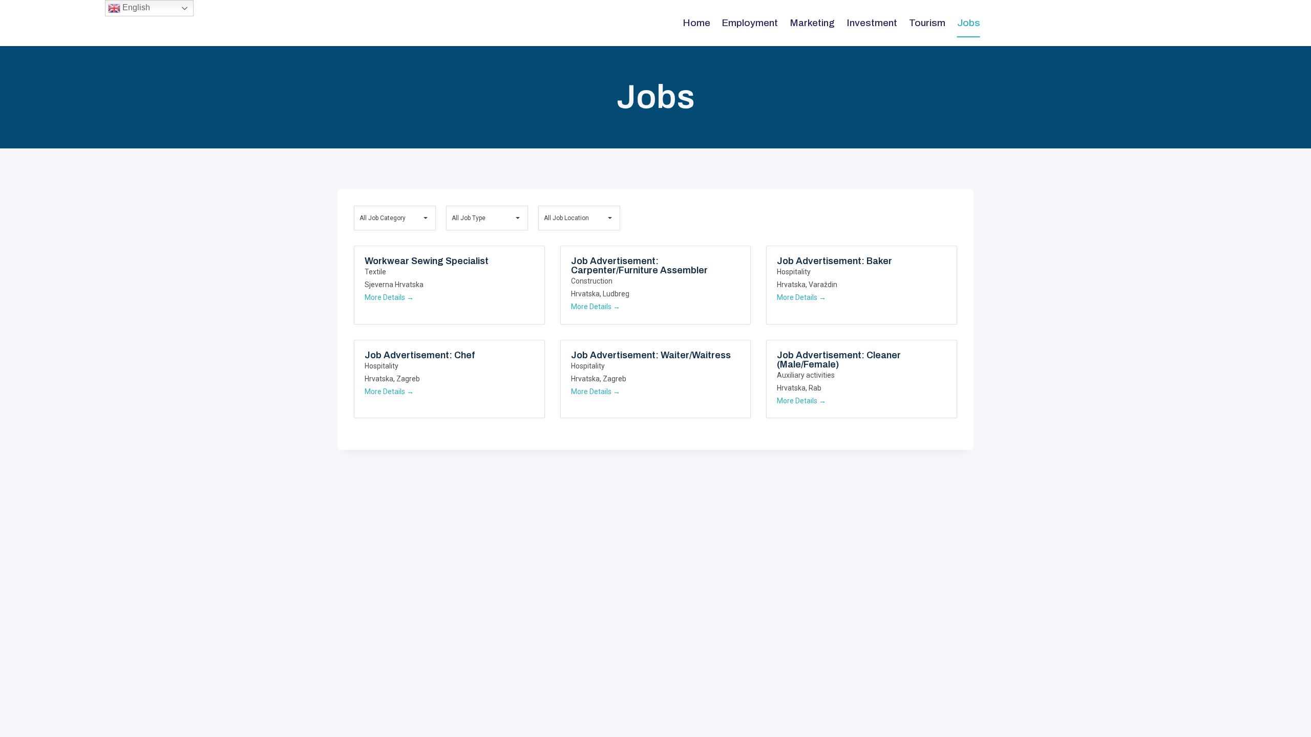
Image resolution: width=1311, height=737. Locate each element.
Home (696, 22)
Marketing (812, 22)
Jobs (968, 22)
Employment (750, 22)
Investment (872, 22)
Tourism (927, 22)
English (135, 7)
